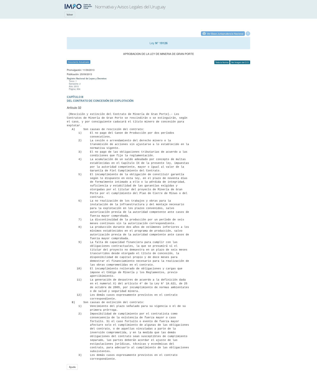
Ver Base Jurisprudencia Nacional (225, 33)
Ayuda (72, 367)
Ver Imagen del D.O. (240, 62)
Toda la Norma (222, 62)
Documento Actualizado (78, 61)
